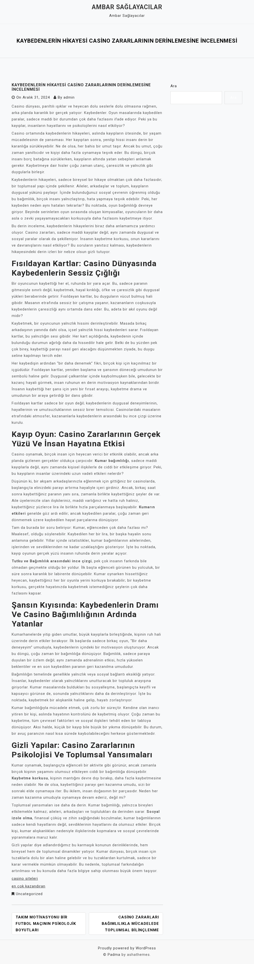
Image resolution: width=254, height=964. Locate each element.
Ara (173, 86)
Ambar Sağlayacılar (127, 7)
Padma (114, 954)
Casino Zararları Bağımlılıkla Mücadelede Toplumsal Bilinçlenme (130, 923)
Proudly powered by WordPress (127, 948)
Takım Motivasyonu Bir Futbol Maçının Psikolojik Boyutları (46, 923)
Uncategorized (29, 894)
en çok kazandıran (28, 886)
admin (69, 97)
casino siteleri (25, 878)
